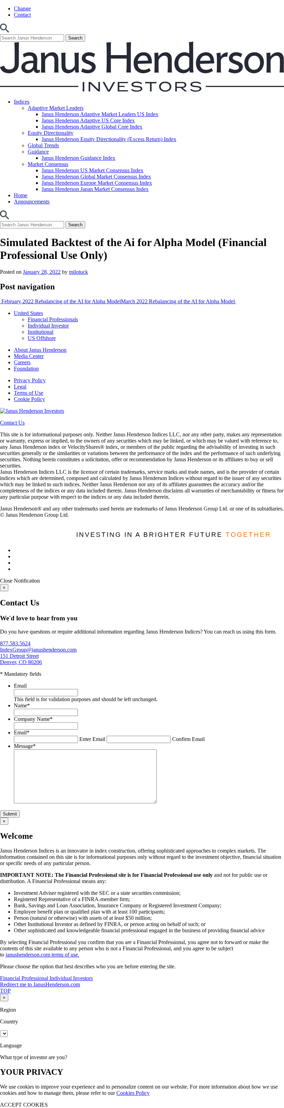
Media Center (29, 356)
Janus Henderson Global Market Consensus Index (96, 177)
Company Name (33, 719)
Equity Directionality (50, 133)
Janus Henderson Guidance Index (78, 158)
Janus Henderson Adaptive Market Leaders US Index (100, 114)
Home (20, 195)
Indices (21, 102)
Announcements (32, 201)
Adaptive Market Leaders (55, 108)
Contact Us (12, 423)
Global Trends (43, 145)
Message (25, 746)
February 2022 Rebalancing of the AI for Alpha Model (60, 301)
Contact (22, 15)
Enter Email (92, 739)
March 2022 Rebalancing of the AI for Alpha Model (178, 301)
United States (28, 313)
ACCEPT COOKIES (24, 1105)
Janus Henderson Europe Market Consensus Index (97, 183)
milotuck (78, 272)
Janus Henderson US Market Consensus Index (92, 170)
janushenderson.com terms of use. (42, 955)
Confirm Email (188, 739)
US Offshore (42, 338)
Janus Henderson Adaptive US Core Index (88, 120)
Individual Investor (48, 326)
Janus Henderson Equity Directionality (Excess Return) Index (109, 139)
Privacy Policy (30, 380)
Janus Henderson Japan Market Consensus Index (95, 189)
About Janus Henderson (40, 350)
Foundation (26, 369)
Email (20, 686)
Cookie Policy (29, 399)
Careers (22, 362)
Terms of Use (28, 393)
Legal (20, 387)
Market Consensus (48, 164)
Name (22, 705)
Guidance (38, 152)
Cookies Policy (133, 1093)
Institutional (40, 332)
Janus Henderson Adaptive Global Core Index (92, 127)
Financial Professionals (53, 319)
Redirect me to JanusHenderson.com (40, 984)
